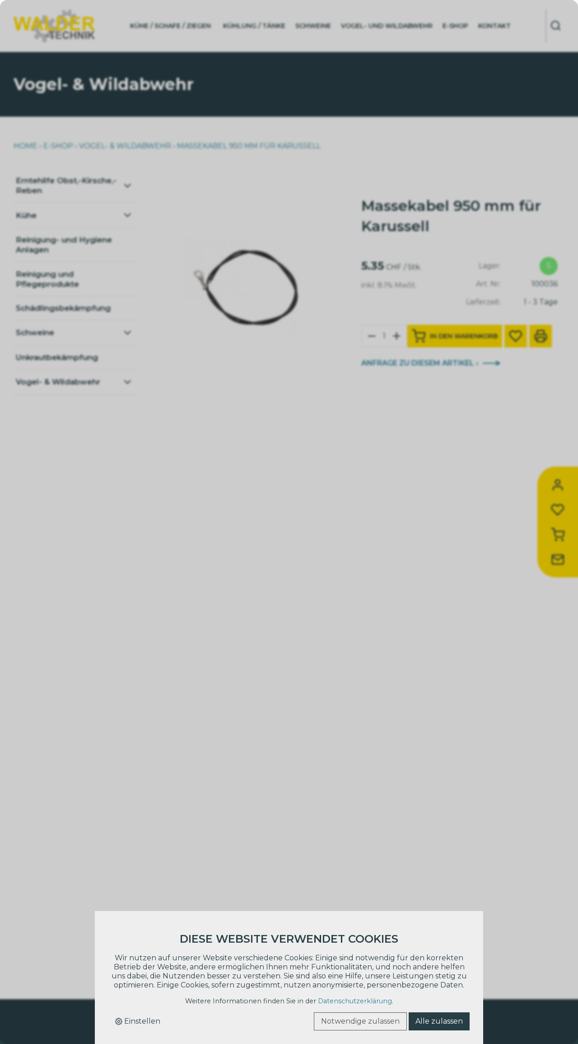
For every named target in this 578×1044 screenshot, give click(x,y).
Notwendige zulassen (360, 1021)
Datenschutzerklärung (355, 1001)
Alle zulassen (439, 1021)
